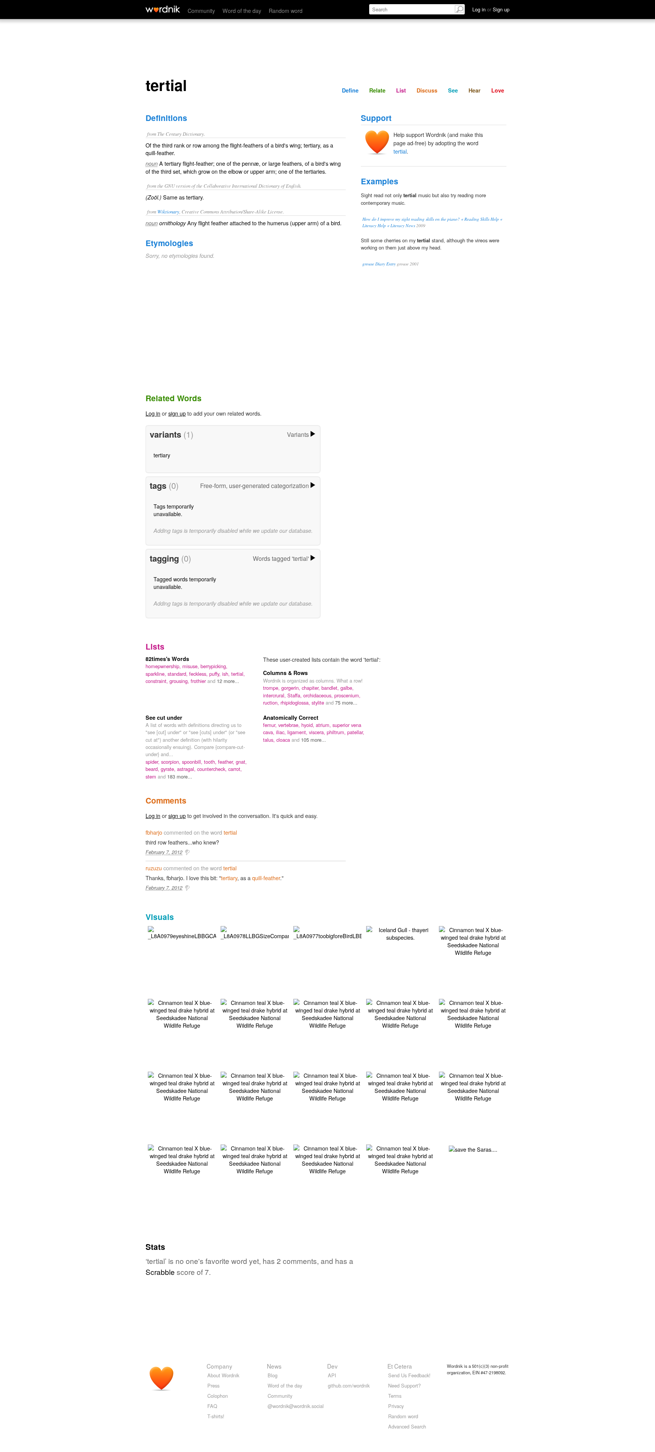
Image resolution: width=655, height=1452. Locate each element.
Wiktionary (168, 211)
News (274, 1366)
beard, (153, 768)
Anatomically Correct (290, 717)
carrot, (235, 768)
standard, (178, 673)
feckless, (199, 673)
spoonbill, (193, 761)
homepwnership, (164, 666)
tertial (400, 151)
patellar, (355, 732)
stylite (319, 702)
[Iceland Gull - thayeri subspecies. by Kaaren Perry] (400, 933)
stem (152, 776)
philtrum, (337, 732)
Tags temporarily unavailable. (174, 510)
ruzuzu (154, 868)
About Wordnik (223, 1375)
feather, (227, 761)
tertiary (162, 455)
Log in (153, 413)
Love (497, 90)
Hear (475, 90)
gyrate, (169, 768)
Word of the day (242, 10)
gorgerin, (291, 687)
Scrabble (160, 1272)
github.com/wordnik (349, 1385)
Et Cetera (399, 1366)
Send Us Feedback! (409, 1375)
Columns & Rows (285, 673)
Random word (285, 10)
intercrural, (275, 695)
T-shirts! (215, 1416)
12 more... (228, 680)
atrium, (324, 724)
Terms (394, 1395)
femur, (270, 724)
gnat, (241, 761)
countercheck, (212, 768)
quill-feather (266, 878)
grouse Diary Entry (379, 264)
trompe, (272, 687)
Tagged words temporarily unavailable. (185, 582)
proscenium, (347, 695)
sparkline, (157, 673)
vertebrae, (289, 724)
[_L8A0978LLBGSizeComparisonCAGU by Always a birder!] (268, 932)
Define (350, 90)
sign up (177, 413)
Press (213, 1385)
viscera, (318, 732)
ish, (226, 673)
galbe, (347, 687)
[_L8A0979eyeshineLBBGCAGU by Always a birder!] (186, 932)
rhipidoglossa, (296, 702)
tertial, (238, 673)
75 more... (346, 702)
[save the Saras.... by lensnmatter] (473, 1148)
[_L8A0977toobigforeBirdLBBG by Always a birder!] (330, 932)
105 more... (313, 739)
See (453, 90)
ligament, (298, 732)
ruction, (271, 702)
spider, (153, 761)
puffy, (215, 673)
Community (201, 10)
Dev (332, 1366)
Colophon (217, 1395)
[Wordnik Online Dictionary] (163, 9)
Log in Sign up (490, 9)
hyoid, (308, 724)
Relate (377, 90)
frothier (199, 680)
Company (219, 1366)
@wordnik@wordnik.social (296, 1406)
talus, (269, 739)
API (332, 1375)
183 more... (179, 776)
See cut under (164, 717)
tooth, (211, 761)
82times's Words (167, 658)
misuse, (191, 666)
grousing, (180, 680)
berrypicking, (214, 666)
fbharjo (154, 832)
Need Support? (404, 1385)
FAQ (212, 1406)
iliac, (281, 732)
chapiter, (311, 687)
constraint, (157, 680)
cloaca (283, 739)
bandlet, (330, 687)
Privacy (396, 1406)
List (401, 90)
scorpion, (171, 761)
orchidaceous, (318, 695)
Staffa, (295, 695)
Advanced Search (407, 1426)
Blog (272, 1375)
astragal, (187, 768)
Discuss (427, 90)
